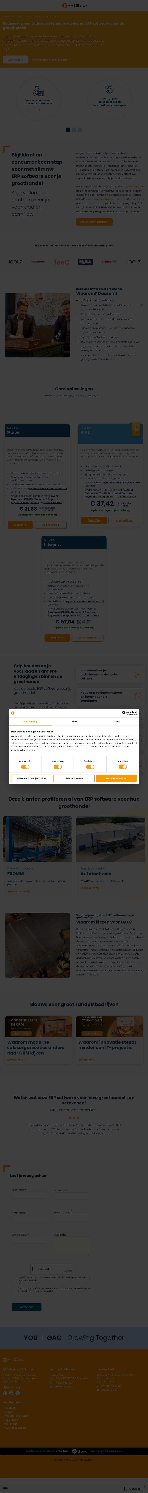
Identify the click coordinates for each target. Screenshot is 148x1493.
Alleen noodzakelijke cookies (31, 778)
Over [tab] (117, 721)
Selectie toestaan (74, 778)
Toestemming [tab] (30, 721)
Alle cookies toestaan (116, 778)
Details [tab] (74, 721)
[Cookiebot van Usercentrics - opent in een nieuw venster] (124, 713)
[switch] (58, 766)
